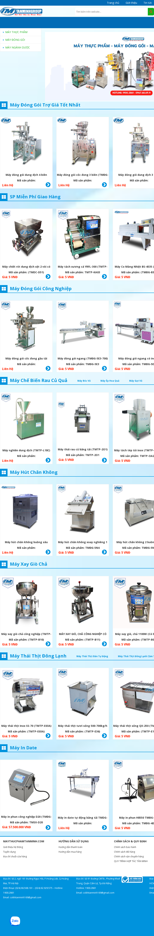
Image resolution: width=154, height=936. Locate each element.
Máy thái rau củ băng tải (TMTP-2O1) (83, 449)
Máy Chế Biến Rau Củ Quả (38, 380)
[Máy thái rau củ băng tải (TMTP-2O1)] (83, 419)
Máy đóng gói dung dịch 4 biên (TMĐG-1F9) (26, 175)
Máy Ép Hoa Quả (109, 380)
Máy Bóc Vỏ (84, 380)
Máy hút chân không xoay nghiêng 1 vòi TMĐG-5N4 (82, 542)
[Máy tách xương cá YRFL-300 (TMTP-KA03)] (83, 235)
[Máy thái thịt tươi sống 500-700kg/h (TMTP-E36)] (83, 694)
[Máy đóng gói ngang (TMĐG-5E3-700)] (83, 327)
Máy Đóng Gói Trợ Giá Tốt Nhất (45, 105)
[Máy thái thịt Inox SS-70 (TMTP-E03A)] (26, 694)
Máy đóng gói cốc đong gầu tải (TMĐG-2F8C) (26, 359)
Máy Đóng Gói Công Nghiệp (41, 288)
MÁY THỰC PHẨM (16, 32)
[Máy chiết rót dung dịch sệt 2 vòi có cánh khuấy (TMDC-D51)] (26, 235)
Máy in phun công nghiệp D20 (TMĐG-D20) (26, 817)
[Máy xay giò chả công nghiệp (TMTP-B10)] (26, 602)
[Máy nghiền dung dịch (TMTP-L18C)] (26, 419)
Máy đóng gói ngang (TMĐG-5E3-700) (83, 358)
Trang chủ (113, 3)
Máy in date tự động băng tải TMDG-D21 (82, 818)
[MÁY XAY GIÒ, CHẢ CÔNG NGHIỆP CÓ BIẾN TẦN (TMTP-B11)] (83, 602)
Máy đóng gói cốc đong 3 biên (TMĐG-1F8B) (82, 175)
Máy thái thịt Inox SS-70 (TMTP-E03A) (26, 726)
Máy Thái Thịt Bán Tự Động (92, 656)
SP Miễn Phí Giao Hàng (35, 196)
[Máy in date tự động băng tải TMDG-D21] (83, 786)
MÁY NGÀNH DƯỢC (17, 47)
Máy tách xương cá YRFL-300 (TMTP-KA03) (82, 267)
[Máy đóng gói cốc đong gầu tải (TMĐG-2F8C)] (26, 327)
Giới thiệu (131, 3)
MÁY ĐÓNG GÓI (15, 40)
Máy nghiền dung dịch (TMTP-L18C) (26, 450)
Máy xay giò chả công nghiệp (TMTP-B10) (26, 634)
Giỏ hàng (48, 184)
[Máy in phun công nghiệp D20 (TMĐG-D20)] (26, 786)
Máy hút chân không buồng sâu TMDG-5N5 (26, 542)
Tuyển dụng (9, 851)
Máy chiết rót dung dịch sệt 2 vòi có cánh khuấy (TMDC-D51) (26, 267)
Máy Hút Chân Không (33, 472)
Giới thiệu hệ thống (13, 847)
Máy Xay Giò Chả (28, 564)
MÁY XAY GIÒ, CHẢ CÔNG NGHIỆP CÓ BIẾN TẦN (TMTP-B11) (82, 634)
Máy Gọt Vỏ (135, 380)
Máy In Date (23, 747)
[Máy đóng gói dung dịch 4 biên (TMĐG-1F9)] (26, 143)
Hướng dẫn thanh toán (70, 847)
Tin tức (147, 3)
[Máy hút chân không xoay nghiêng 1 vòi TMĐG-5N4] (83, 510)
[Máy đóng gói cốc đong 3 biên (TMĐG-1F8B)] (83, 143)
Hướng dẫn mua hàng (70, 851)
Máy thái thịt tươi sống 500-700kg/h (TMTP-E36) (82, 726)
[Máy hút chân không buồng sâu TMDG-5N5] (26, 510)
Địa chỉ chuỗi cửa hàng (15, 856)
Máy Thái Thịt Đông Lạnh (38, 656)
